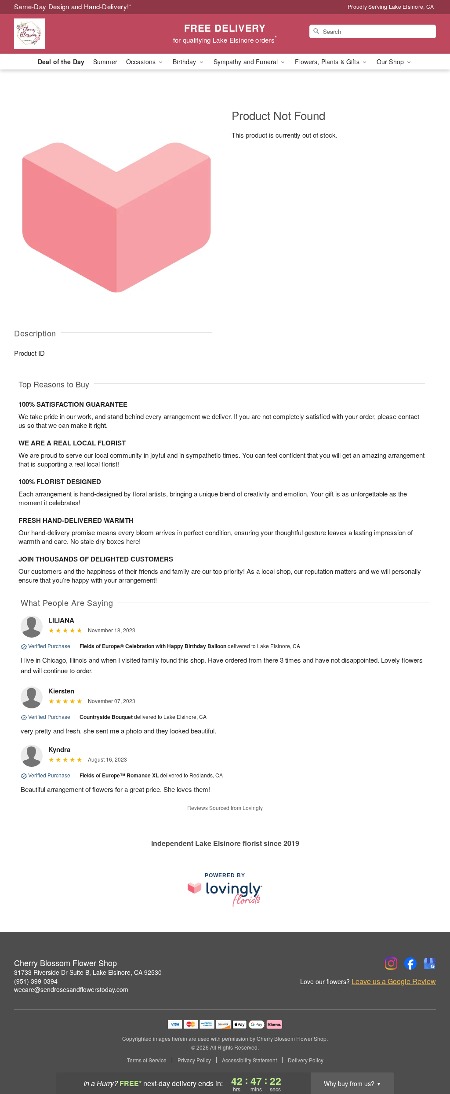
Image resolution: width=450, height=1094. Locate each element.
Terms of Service (147, 1060)
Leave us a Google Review (394, 981)
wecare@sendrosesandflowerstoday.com (71, 989)
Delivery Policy (305, 1060)
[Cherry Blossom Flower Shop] (77, 34)
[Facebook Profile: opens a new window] (410, 963)
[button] (427, 1057)
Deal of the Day (61, 61)
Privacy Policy (194, 1060)
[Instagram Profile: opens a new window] (391, 963)
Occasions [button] (141, 61)
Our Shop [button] (391, 61)
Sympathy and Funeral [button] (247, 61)
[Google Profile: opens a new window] (430, 963)
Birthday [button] (185, 61)
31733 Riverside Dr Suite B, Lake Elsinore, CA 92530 (88, 972)
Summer (105, 61)
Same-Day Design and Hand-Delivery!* (73, 6)
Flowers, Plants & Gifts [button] (328, 61)
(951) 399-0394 (36, 981)
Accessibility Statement (249, 1060)
